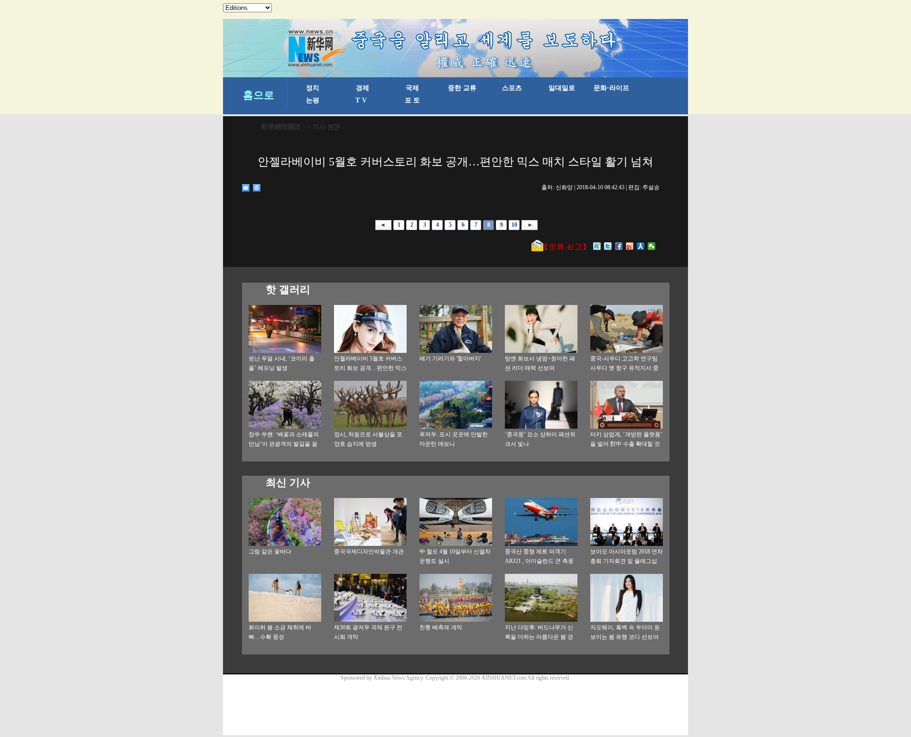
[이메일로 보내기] (246, 188)
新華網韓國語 (281, 126)
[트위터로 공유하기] (608, 246)
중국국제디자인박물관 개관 (369, 551)
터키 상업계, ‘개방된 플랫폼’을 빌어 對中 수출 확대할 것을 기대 (626, 444)
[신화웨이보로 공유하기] (597, 246)
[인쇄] (257, 188)
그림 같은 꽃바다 (270, 551)
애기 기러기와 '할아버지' (450, 358)
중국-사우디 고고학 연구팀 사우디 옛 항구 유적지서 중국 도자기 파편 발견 (624, 368)
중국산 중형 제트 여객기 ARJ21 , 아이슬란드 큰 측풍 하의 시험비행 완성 (539, 561)
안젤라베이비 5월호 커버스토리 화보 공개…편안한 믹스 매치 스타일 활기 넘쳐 (370, 368)
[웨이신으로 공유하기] (652, 246)
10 (514, 224)
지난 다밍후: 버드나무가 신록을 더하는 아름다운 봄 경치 (539, 637)
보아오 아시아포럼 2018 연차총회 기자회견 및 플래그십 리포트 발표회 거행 (626, 561)
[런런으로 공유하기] (641, 246)
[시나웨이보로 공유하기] (630, 246)
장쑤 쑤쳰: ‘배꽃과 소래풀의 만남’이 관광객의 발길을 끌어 (284, 444)
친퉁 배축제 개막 (440, 627)
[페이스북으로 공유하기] (619, 246)
